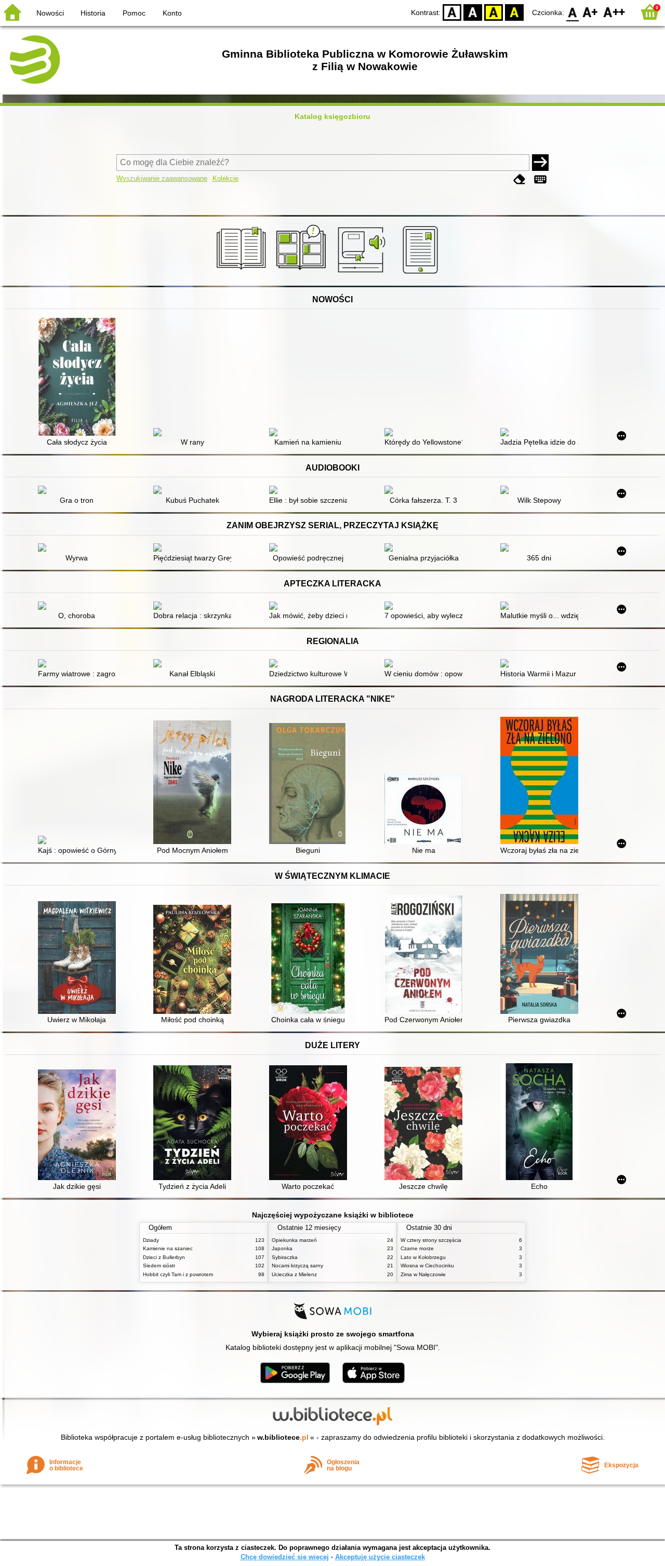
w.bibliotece (283, 1437)
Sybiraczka (285, 1257)
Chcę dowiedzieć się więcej (285, 1557)
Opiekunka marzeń (294, 1240)
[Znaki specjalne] (540, 179)
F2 (614, 11)
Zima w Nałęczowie (423, 1274)
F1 (590, 11)
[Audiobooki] (362, 274)
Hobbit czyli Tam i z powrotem (178, 1274)
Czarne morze (417, 1248)
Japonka (282, 1248)
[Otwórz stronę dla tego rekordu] (79, 377)
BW (473, 11)
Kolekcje (225, 178)
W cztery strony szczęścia (431, 1240)
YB (493, 11)
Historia (93, 13)
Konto (172, 13)
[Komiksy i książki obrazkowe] (302, 274)
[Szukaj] (540, 162)
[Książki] (243, 274)
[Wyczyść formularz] (519, 179)
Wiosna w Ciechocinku (427, 1265)
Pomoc (134, 13)
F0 (573, 11)
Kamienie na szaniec (168, 1248)
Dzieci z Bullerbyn (164, 1257)
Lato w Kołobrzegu (423, 1257)
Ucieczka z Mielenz (294, 1274)
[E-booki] (422, 274)
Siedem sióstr (159, 1265)
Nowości (50, 13)
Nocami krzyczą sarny (297, 1265)
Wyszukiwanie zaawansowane (161, 178)
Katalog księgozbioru (332, 116)
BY (514, 11)
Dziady (151, 1240)
